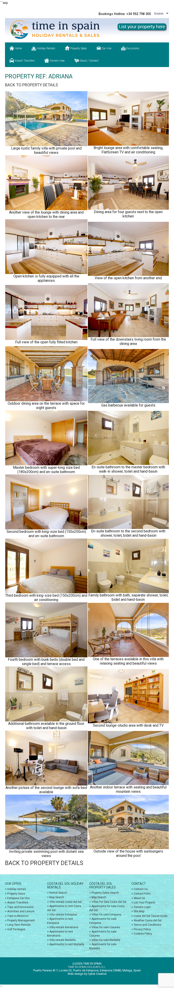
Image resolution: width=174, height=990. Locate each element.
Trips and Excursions (20, 907)
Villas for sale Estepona (106, 914)
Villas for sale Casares (106, 927)
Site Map (139, 911)
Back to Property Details (31, 84)
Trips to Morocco (17, 916)
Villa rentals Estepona (63, 914)
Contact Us (141, 889)
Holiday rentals (16, 889)
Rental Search (58, 892)
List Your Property (144, 902)
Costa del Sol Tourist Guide (150, 916)
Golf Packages (16, 929)
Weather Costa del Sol (148, 920)
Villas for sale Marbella (106, 940)
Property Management (21, 920)
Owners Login (142, 907)
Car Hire (106, 48)
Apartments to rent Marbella (66, 944)
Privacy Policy (142, 929)
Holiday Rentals (45, 48)
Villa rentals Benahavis (63, 927)
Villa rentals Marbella (62, 940)
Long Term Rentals (19, 924)
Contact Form (142, 893)
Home (18, 48)
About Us (139, 898)
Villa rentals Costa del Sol (65, 901)
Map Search (56, 897)
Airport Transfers (24, 60)
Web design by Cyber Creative (87, 973)
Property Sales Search (105, 892)
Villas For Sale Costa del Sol (109, 901)
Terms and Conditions (147, 924)
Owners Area (57, 60)
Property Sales (78, 48)
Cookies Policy (143, 933)
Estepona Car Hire (18, 898)
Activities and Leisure (20, 911)
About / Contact (89, 60)
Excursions (132, 48)
